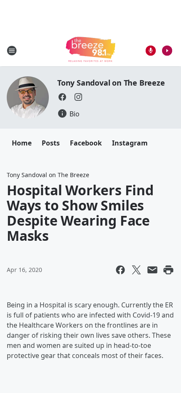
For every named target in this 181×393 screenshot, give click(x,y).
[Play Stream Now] (167, 51)
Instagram (130, 143)
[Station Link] (90, 50)
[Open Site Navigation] (12, 51)
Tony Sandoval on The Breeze (111, 83)
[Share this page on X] (136, 270)
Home (22, 143)
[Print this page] (168, 270)
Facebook (86, 143)
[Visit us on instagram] (78, 97)
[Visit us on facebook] (62, 97)
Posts (51, 143)
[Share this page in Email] (152, 270)
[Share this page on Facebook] (120, 270)
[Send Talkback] (151, 51)
